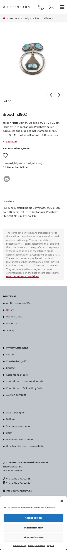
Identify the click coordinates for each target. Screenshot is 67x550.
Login (9, 432)
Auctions (14, 18)
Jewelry (10, 330)
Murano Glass (14, 316)
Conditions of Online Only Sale (24, 388)
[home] (4, 18)
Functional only (33, 527)
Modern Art (12, 323)
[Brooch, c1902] (33, 89)
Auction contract (16, 395)
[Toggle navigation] (62, 7)
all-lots (48, 18)
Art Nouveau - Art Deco (19, 303)
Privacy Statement (36, 545)
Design (10, 310)
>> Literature (10, 141)
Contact (10, 368)
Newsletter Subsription (19, 439)
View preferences (33, 537)
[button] (61, 500)
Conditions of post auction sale (24, 381)
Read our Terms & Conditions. (22, 276)
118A (37, 18)
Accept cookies (34, 518)
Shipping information (18, 426)
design (27, 18)
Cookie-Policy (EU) (17, 361)
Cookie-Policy (19, 545)
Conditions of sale (17, 375)
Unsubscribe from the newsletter (25, 446)
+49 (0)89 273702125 (17, 478)
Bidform (11, 419)
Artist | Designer (15, 412)
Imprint (50, 545)
